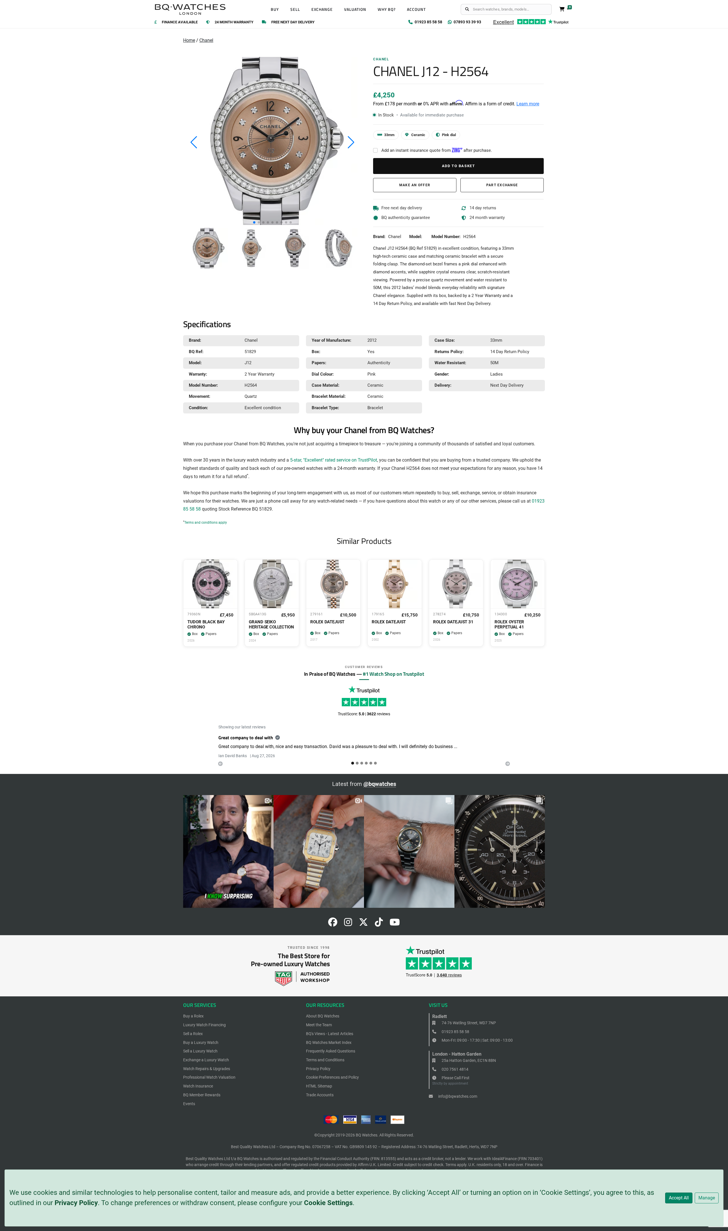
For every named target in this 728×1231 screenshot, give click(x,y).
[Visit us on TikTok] (379, 924)
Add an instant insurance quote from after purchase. (436, 150)
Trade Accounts (320, 1095)
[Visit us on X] (363, 924)
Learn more (527, 103)
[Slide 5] (375, 763)
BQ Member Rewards (201, 1095)
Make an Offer (414, 185)
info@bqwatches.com (457, 1096)
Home (189, 40)
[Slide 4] (370, 763)
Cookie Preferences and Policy (332, 1077)
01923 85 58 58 (455, 1031)
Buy (275, 9)
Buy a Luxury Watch (200, 1042)
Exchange (322, 9)
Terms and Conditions (325, 1060)
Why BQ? (387, 9)
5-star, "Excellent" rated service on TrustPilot (333, 460)
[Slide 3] (366, 763)
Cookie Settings (328, 1203)
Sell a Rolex (193, 1033)
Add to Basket (458, 166)
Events (189, 1103)
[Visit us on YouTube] (395, 924)
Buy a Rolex (193, 1016)
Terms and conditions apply (205, 523)
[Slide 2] (361, 763)
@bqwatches (379, 784)
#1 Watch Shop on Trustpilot (393, 674)
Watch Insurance (198, 1086)
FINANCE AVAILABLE (180, 22)
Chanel (206, 40)
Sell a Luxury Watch (200, 1051)
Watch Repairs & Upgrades (206, 1068)
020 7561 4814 (454, 1069)
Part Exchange (502, 185)
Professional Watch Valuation (209, 1077)
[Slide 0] (352, 763)
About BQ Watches (322, 1016)
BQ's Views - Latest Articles (329, 1033)
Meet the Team (319, 1025)
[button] (254, 222)
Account (416, 9)
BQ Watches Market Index (328, 1042)
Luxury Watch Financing (204, 1025)
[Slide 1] (357, 763)
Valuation (355, 9)
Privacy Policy (76, 1203)
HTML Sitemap (319, 1086)
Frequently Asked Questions (330, 1051)
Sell (295, 9)
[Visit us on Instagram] (348, 924)
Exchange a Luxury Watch (206, 1060)
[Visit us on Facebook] (332, 924)
